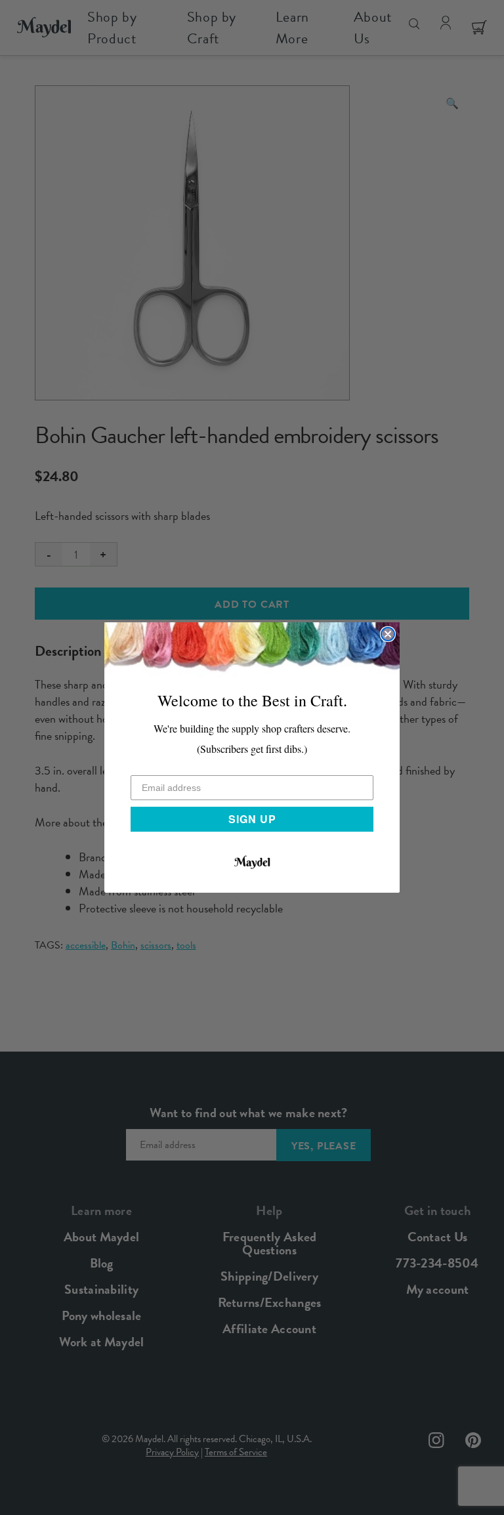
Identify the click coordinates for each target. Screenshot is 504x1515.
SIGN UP (252, 818)
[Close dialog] (387, 634)
